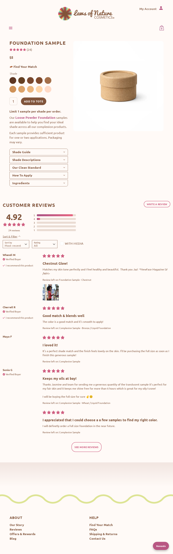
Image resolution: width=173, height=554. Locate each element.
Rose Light (48, 89)
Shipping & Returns (103, 534)
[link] (86, 13)
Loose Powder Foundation (35, 117)
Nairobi (12, 80)
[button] (20, 49)
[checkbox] (73, 244)
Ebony (21, 80)
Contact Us (97, 538)
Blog (13, 538)
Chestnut (39, 80)
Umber (30, 80)
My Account (148, 9)
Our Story (17, 525)
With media (74, 243)
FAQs (93, 529)
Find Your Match (25, 66)
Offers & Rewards (22, 534)
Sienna (12, 89)
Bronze (21, 89)
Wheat (39, 89)
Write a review (157, 204)
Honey (30, 89)
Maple (48, 80)
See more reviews (86, 447)
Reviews (16, 529)
